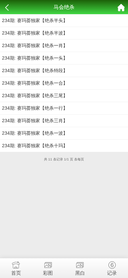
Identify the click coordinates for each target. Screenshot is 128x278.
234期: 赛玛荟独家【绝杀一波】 (35, 133)
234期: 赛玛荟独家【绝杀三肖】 (35, 120)
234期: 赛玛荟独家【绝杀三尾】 (35, 95)
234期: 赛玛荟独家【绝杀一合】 (35, 83)
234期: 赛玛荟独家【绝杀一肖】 (35, 45)
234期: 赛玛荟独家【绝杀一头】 (35, 58)
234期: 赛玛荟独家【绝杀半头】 (35, 20)
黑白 (80, 273)
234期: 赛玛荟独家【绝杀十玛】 (35, 145)
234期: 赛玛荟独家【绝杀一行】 (35, 108)
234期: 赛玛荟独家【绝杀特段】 (35, 70)
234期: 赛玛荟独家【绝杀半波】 (35, 33)
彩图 (48, 273)
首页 (16, 273)
